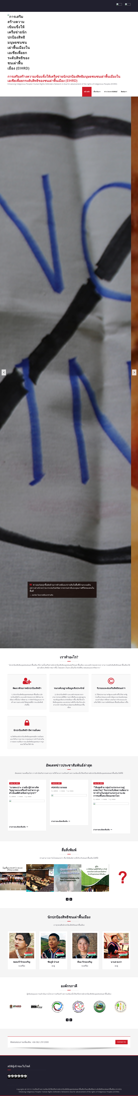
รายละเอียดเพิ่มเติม (17, 599)
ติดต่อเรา (124, 91)
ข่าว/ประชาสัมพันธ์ (110, 91)
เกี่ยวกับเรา (97, 91)
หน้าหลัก (87, 91)
